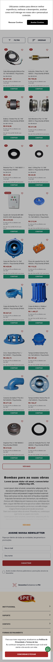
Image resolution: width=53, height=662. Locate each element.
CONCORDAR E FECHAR (26, 654)
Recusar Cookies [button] (16, 22)
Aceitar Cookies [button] (37, 22)
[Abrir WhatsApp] (47, 656)
